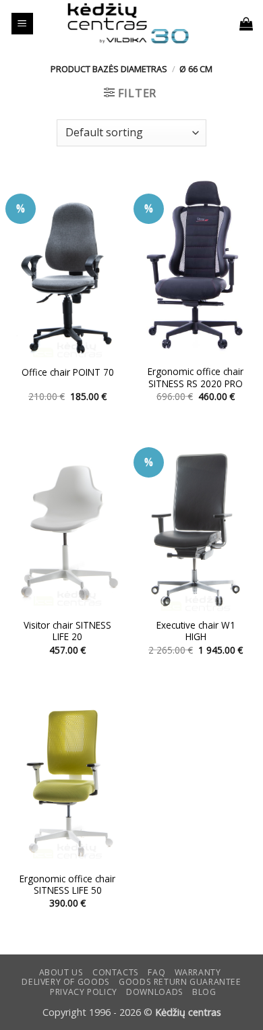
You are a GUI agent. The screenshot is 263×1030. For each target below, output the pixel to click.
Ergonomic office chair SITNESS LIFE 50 (67, 884)
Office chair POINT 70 (68, 372)
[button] (22, 24)
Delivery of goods (65, 982)
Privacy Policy (83, 992)
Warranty (198, 972)
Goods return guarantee (180, 982)
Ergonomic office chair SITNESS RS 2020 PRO (195, 377)
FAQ (156, 972)
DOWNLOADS (154, 992)
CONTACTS (115, 972)
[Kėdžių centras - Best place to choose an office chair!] (128, 24)
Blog (204, 992)
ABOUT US (61, 972)
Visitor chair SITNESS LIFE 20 (67, 631)
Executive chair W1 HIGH (195, 631)
